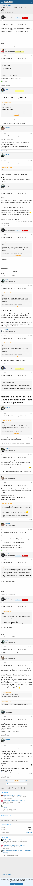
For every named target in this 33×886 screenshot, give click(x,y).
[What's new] (27, 1)
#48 (31, 285)
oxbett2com (29, 832)
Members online (6, 815)
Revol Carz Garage (7, 798)
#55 (31, 560)
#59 (31, 716)
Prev (11, 780)
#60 (31, 745)
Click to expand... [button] (17, 115)
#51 (31, 413)
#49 (31, 335)
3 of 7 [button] (16, 780)
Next (21, 780)
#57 (31, 646)
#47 (31, 235)
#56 (31, 604)
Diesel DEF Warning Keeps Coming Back (14, 800)
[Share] (29, 22)
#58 (31, 662)
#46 (31, 191)
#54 (31, 529)
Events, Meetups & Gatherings (10, 810)
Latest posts (4, 793)
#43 (31, 95)
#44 (31, 133)
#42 (31, 56)
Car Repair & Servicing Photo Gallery (13, 795)
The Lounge (6, 803)
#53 (31, 483)
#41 (31, 22)
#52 (31, 454)
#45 (31, 160)
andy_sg (4, 12)
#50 (31, 373)
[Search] (31, 1)
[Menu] (2, 2)
